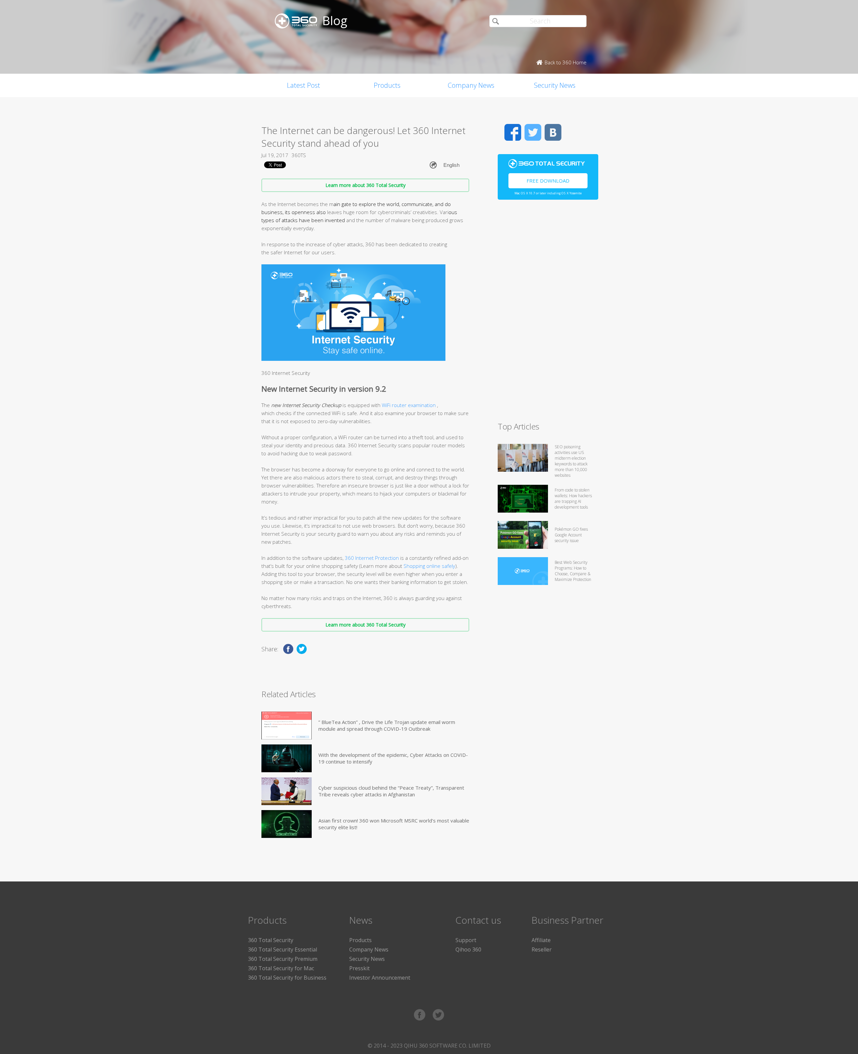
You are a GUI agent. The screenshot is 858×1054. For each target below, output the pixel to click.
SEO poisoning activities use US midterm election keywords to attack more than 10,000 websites (571, 461)
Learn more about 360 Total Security (365, 185)
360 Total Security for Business (287, 977)
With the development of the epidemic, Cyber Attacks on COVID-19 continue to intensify (393, 758)
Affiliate (541, 940)
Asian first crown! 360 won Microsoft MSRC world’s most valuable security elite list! (393, 824)
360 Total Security (270, 940)
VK (553, 132)
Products (387, 85)
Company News (471, 85)
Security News (554, 85)
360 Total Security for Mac (281, 968)
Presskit (359, 968)
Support (465, 940)
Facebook (512, 132)
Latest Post (303, 85)
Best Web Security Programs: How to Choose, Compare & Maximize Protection (573, 570)
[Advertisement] (548, 313)
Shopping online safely (429, 566)
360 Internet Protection (372, 557)
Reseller (542, 949)
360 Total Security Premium (282, 959)
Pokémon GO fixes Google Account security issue (571, 534)
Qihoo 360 (468, 949)
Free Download (548, 180)
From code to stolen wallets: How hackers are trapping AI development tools (573, 498)
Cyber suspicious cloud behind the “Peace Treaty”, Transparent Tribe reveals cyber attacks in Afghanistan (391, 791)
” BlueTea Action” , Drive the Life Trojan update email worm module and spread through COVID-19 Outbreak (386, 725)
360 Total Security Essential (282, 949)
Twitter (533, 132)
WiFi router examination (409, 405)
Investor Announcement (379, 977)
